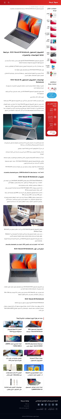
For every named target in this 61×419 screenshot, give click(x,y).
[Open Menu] (4, 2)
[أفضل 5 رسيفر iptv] (53, 15)
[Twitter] (49, 404)
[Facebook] (56, 404)
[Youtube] (42, 404)
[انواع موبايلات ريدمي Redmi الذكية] (53, 41)
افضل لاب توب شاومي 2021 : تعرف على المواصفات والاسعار (21, 244)
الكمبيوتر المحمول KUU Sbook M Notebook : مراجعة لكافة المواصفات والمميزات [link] (27, 8)
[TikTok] (45, 404)
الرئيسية (42, 6)
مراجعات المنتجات (34, 6)
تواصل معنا (26, 406)
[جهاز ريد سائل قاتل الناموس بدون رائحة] (53, 67)
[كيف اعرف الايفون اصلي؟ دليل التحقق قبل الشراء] (53, 28)
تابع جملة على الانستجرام (51, 95)
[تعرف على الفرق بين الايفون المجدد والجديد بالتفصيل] (53, 35)
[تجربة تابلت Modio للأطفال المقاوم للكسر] (53, 74)
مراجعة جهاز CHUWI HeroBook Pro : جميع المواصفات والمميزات (20, 172)
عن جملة (27, 404)
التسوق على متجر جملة (24, 408)
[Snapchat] (38, 404)
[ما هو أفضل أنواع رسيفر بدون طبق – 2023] (53, 22)
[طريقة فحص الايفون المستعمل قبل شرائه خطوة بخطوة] (53, 48)
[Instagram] (53, 404)
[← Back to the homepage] (53, 2)
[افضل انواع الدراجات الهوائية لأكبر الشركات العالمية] (53, 54)
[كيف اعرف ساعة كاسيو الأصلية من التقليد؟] (53, 61)
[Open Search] (8, 2)
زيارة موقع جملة (52, 133)
